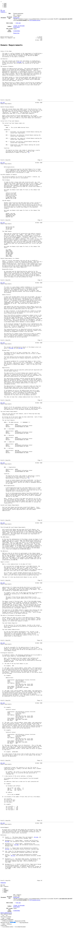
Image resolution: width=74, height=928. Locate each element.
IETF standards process (34, 20)
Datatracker (3, 882)
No (7, 915)
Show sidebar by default (6, 914)
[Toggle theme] (1, 1)
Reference (9, 924)
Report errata (16, 17)
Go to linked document (20, 926)
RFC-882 (11, 348)
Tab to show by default (6, 916)
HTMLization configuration (7, 919)
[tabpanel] (37, 903)
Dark (5, 5)
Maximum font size (5, 922)
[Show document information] (6, 12)
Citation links (4, 925)
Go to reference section (7, 926)
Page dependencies (24, 922)
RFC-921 (13, 855)
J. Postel (15, 25)
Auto (5, 6)
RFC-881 (19, 62)
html (16, 30)
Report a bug (16, 33)
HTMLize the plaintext (7, 921)
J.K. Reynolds (21, 25)
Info (3, 918)
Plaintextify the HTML (20, 921)
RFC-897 (7, 849)
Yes (3, 915)
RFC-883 (20, 348)
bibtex (18, 30)
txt (14, 30)
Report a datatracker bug (6, 912)
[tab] (4, 889)
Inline (3, 924)
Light (5, 3)
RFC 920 (3, 11)
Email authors (16, 27)
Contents (8, 918)
